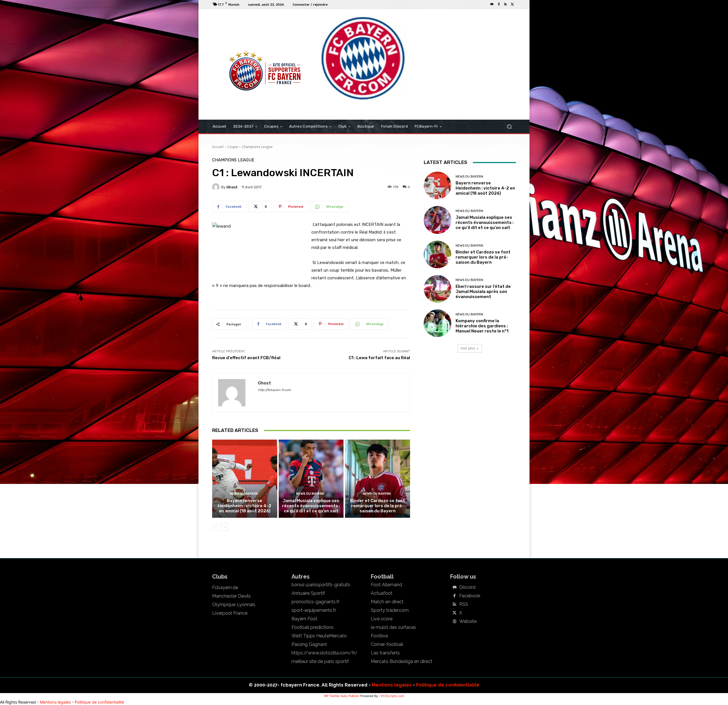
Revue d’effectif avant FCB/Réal (246, 357)
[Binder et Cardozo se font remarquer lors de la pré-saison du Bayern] (377, 478)
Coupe (232, 146)
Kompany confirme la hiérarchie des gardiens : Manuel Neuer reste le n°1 (482, 326)
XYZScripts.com (392, 696)
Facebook (469, 596)
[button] (509, 126)
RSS (463, 604)
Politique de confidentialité (447, 685)
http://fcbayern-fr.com (274, 390)
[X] (512, 4)
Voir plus (468, 348)
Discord (467, 587)
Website (468, 621)
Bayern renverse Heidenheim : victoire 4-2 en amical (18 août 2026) (244, 505)
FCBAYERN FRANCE (242, 32)
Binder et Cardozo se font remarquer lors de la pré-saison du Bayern (377, 505)
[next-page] (224, 527)
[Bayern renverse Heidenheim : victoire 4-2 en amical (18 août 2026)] (244, 478)
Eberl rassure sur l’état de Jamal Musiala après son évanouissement (483, 291)
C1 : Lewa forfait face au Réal (379, 357)
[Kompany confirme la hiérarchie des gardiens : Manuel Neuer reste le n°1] (437, 323)
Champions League (257, 146)
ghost (232, 187)
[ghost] (216, 187)
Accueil (218, 146)
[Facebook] (498, 4)
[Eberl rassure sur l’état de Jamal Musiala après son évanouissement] (437, 289)
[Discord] (492, 4)
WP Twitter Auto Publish (341, 696)
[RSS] (505, 4)
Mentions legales (392, 685)
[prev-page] (215, 527)
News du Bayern (244, 493)
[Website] (454, 621)
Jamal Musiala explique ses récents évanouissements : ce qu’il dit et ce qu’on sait (311, 505)
